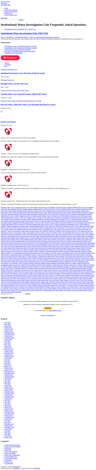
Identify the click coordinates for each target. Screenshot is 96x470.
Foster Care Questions (87, 234)
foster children (11, 238)
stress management (42, 280)
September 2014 (9, 417)
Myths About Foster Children (24, 268)
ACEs (13, 207)
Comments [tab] (7, 64)
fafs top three (21, 224)
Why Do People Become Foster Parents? (51, 290)
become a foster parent (82, 211)
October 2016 (8, 375)
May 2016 (7, 383)
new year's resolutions (62, 270)
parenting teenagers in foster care (23, 271)
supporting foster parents (37, 282)
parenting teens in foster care (50, 271)
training (6, 287)
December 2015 (9, 392)
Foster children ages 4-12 (23, 238)
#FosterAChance (6, 207)
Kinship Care (8, 13)
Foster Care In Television (79, 231)
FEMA (82, 224)
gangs (71, 253)
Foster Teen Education (51, 250)
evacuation (63, 222)
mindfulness (89, 266)
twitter (27, 287)
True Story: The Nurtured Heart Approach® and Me (19, 51)
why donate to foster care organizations (75, 290)
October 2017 (8, 354)
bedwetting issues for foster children (41, 212)
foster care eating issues (78, 229)
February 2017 (8, 368)
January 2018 (8, 351)
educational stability (6, 222)
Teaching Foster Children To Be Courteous (64, 283)
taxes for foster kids (24, 283)
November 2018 (9, 334)
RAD (30, 275)
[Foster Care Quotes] (6, 118)
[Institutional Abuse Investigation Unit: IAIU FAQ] (20, 29)
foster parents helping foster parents (41, 248)
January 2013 (8, 437)
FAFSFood (28, 224)
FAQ (52, 224)
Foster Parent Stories (80, 244)
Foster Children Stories (26, 239)
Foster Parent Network (67, 243)
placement (7, 273)
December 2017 (9, 353)
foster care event (30, 231)
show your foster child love (70, 278)
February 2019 (8, 329)
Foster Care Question (74, 234)
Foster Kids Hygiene (81, 241)
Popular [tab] (6, 63)
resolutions (66, 277)
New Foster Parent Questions (19, 270)
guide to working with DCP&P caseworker (44, 255)
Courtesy (16, 217)
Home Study (9, 258)
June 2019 (7, 322)
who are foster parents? (64, 288)
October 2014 (8, 415)
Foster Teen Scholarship (65, 250)
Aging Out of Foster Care (12, 445)
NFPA (71, 270)
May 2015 (7, 404)
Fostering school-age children (66, 251)
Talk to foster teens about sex (73, 282)
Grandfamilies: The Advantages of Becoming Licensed (20, 48)
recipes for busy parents (56, 277)
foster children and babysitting (40, 238)
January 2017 (8, 370)
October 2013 (8, 425)
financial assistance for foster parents (17, 226)
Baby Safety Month (10, 211)
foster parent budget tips (16, 243)
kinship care (68, 263)
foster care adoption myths (17, 229)
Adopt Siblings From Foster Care (39, 207)
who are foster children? (50, 288)
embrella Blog (16, 466)
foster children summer (40, 239)
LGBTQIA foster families (43, 265)
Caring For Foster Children (63, 214)
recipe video (44, 277)
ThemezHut (36, 468)
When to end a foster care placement (32, 288)
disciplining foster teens (57, 219)
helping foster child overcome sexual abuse (59, 256)
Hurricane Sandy (80, 260)
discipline (47, 219)
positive (20, 273)
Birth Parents (22, 214)
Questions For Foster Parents (80, 273)
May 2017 (7, 363)
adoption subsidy (38, 209)
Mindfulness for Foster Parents (13, 53)
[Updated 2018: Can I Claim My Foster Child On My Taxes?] (15, 90)
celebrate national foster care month (81, 214)
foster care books (55, 229)
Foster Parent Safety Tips (66, 244)
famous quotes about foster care (41, 224)
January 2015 (8, 410)
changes (49, 216)
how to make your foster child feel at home (41, 260)
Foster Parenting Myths (77, 246)
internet (31, 263)
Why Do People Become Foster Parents (27, 290)
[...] (82, 39)
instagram (48, 261)
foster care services (20, 236)
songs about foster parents (21, 280)
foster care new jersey (78, 233)
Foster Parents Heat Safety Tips (21, 248)
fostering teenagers (80, 251)
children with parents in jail (72, 216)
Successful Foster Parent (56, 280)
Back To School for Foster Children (40, 211)
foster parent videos (54, 246)
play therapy (14, 273)
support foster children (23, 282)
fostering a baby (85, 250)
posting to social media (35, 273)
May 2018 (7, 344)
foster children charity (55, 310)
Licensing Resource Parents (60, 265)
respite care (8, 278)
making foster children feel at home (23, 266)
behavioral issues (58, 212)
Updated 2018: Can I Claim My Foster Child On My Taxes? (24, 94)
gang (58, 253)
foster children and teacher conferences (61, 238)
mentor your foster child (79, 266)
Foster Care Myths (51, 233)
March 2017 (8, 366)
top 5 (2, 287)
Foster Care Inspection (15, 233)
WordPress (16, 468)
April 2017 (7, 365)
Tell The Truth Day (21, 285)
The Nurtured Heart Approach (86, 285)
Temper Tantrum (32, 285)
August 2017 (8, 358)
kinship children (77, 263)
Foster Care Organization (14, 234)
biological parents (13, 214)
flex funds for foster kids (45, 228)
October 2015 (8, 395)
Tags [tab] (5, 66)
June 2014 (7, 422)
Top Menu (4, 3)
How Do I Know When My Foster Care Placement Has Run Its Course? (28, 105)
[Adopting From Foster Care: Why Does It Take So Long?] (9, 69)
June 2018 (7, 343)
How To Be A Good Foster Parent (68, 258)
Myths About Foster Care (8, 268)
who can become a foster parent (81, 288)
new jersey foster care (34, 270)
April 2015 (7, 405)
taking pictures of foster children (54, 282)
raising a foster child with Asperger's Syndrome (47, 275)
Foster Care (85, 228)
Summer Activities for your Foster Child (75, 280)
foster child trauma (56, 236)
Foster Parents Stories (10, 11)
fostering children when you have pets (12, 251)
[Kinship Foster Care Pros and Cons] (7, 80)
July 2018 (7, 341)
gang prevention (65, 253)
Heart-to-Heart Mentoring (65, 255)
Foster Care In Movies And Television (60, 231)
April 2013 (7, 436)
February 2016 (8, 388)
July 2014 (7, 420)
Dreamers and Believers (60, 221)
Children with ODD (58, 216)
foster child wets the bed (70, 236)
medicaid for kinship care (63, 266)
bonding (35, 214)
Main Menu (4, 18)
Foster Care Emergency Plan (16, 231)
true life (11, 287)
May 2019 (7, 324)
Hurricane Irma (69, 260)
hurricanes (88, 260)
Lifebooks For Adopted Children (78, 265)
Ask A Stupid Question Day (80, 209)
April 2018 (7, 346)
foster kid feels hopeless (19, 241)
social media (10, 280)
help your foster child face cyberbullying (34, 256)
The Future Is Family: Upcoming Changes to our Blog (20, 46)
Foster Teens (77, 250)
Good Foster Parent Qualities (82, 253)
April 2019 (7, 326)
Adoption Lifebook (16, 209)
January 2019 (8, 331)
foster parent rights (53, 244)
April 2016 (7, 385)
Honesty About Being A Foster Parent (24, 258)
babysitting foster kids (23, 211)
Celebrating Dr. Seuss (7, 216)
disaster (29, 219)
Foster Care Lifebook (28, 233)
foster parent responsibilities (39, 244)
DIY (66, 219)
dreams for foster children (74, 221)
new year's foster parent (48, 270)
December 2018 (9, 332)
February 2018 (8, 349)
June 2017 (7, 361)
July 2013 (7, 431)
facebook (69, 222)
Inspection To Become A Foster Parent (15, 261)
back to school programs (59, 211)
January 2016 (8, 390)
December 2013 (9, 424)
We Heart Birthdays (39, 287)
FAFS (15, 224)
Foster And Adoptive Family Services (63, 228)
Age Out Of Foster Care (50, 209)
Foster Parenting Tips (10, 15)
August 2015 (8, 398)
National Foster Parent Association (76, 268)
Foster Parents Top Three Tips (21, 250)
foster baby (78, 228)
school (40, 278)
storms (31, 280)
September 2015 (9, 397)
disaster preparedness (38, 219)
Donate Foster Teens (31, 221)
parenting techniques (7, 271)
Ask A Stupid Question (65, 209)
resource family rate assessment (79, 277)
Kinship (62, 263)
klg (19, 265)
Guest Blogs (8, 460)
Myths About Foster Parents (57, 268)
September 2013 (9, 427)
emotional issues (23, 222)
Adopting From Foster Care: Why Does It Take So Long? (23, 73)
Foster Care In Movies (41, 231)
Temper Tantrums (42, 285)
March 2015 (8, 407)
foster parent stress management (13, 246)
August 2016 (8, 378)
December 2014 (9, 412)
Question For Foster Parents (63, 273)
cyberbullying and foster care (62, 217)
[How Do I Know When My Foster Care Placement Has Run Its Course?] (21, 101)
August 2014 (8, 419)
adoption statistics (27, 209)
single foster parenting (85, 278)
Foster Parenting (65, 246)
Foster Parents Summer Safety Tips (77, 248)
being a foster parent (69, 212)
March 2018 (8, 348)
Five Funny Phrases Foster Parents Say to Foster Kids (21, 228)
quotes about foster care (22, 275)
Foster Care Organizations (30, 234)
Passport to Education (66, 271)
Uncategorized (8, 463)
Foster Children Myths (13, 239)
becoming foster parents (24, 212)
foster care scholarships (7, 236)
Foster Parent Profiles (81, 243)
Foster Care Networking (64, 233)
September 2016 (9, 376)
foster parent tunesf (42, 246)
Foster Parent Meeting (41, 243)
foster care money (40, 233)
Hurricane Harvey (59, 260)
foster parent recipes (24, 244)
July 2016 (7, 380)
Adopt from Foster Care (22, 207)
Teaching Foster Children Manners (41, 283)
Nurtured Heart (77, 270)
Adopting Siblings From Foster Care (77, 207)
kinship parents (13, 265)
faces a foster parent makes (80, 222)
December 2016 (9, 371)
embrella (15, 222)
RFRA (14, 278)
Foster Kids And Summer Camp (65, 241)
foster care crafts (65, 229)
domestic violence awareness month (14, 221)
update (31, 287)
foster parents (8, 248)
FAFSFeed (7, 448)
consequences (9, 217)
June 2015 (7, 402)
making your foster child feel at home (45, 266)
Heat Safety (76, 255)
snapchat (3, 280)
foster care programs (62, 234)
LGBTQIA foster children (28, 265)
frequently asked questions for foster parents (35, 253)
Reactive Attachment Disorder (16, 277)
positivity (25, 273)
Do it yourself (72, 219)
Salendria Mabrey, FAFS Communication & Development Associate (38, 37)
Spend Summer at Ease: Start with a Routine (17, 49)
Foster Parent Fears (29, 243)
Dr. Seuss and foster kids (45, 221)
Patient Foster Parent (79, 271)
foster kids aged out (50, 241)
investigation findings (40, 263)
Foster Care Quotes (8, 122)
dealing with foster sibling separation (15, 219)
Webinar (47, 287)
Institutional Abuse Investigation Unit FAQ (64, 261)
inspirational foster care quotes (36, 261)
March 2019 (8, 327)
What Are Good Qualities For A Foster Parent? (64, 287)
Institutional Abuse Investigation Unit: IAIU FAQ (24, 33)
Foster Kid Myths (31, 241)
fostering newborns (51, 251)
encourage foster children (51, 222)
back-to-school (71, 211)
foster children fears (78, 238)
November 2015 (9, 393)
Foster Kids (40, 241)
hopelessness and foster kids (44, 258)
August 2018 (8, 339)
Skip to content (5, 1)
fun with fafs (52, 253)
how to (55, 258)
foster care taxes (31, 236)
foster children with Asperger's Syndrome (60, 239)
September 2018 (9, 338)
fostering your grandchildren (13, 253)
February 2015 (8, 409)
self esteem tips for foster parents (52, 278)
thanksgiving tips (53, 285)
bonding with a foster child (46, 214)
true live (16, 287)
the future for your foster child (67, 285)
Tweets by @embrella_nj (48, 315)
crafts (25, 217)
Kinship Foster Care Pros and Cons (14, 84)
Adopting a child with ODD (57, 207)
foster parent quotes (12, 244)
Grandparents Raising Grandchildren (20, 255)
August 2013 (8, 429)
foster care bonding (44, 229)
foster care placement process (46, 234)
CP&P (21, 217)
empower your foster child (36, 222)
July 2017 (7, 360)
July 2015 (7, 400)
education (85, 221)
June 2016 (7, 382)
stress (35, 280)
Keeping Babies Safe (53, 263)
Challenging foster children (38, 216)
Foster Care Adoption (10, 10)
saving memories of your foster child (27, 278)
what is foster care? (15, 288)
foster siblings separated (37, 250)
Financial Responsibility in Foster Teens (40, 226)
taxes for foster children (11, 283)
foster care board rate (32, 229)
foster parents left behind (59, 248)
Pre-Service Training (49, 273)
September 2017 (9, 356)
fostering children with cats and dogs (34, 251)
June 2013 (7, 432)
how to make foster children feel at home (16, 260)
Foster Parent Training (30, 246)
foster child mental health (43, 236)
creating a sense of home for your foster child (40, 217)
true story (22, 287)
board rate (30, 214)
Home (6, 8)
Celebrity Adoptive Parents (22, 216)
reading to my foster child (33, 277)
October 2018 (8, 336)
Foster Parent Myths (55, 243)
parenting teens (37, 271)
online (84, 270)
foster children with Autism (81, 239)
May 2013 (7, 434)
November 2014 (9, 414)
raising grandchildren (85, 275)
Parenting (89, 270)
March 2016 (8, 387)
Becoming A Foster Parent (8, 212)
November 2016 (9, 373)
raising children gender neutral (70, 275)
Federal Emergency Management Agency (67, 224)
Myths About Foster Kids (41, 268)
